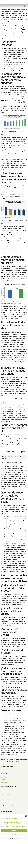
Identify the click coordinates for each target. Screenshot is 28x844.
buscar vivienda (17, 547)
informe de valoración (11, 563)
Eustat (19, 303)
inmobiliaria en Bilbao (13, 759)
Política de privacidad (17, 841)
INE (13, 308)
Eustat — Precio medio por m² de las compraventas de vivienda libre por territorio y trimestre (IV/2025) (14, 716)
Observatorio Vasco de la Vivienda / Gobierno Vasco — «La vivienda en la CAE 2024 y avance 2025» (14, 728)
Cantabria (11, 253)
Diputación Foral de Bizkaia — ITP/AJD (15, 744)
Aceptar (14, 830)
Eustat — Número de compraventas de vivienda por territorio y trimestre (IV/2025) (15, 722)
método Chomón (19, 571)
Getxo (24, 251)
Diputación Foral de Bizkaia (9, 445)
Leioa (2, 253)
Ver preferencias (14, 838)
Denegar (14, 834)
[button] (26, 815)
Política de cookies (9, 841)
